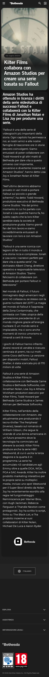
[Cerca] (39, 3)
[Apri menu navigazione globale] (3, 3)
